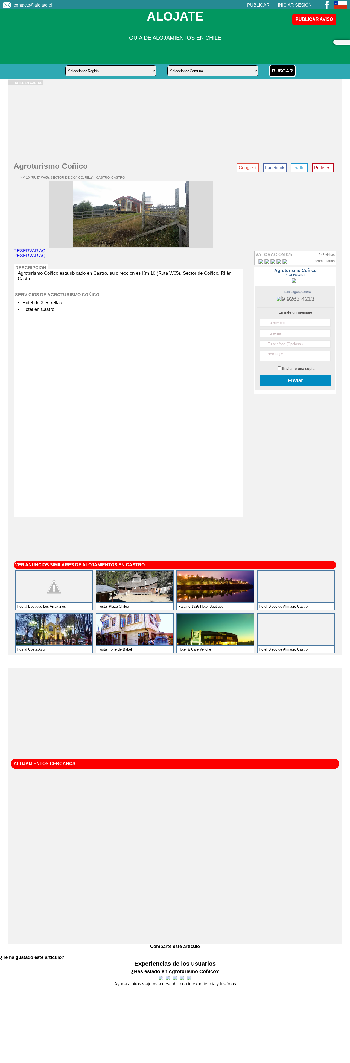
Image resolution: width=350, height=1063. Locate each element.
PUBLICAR (258, 5)
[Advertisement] (172, 123)
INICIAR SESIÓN (295, 5)
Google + (247, 167)
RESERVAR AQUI (32, 250)
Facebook (274, 167)
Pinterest (322, 167)
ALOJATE (175, 16)
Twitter (299, 167)
